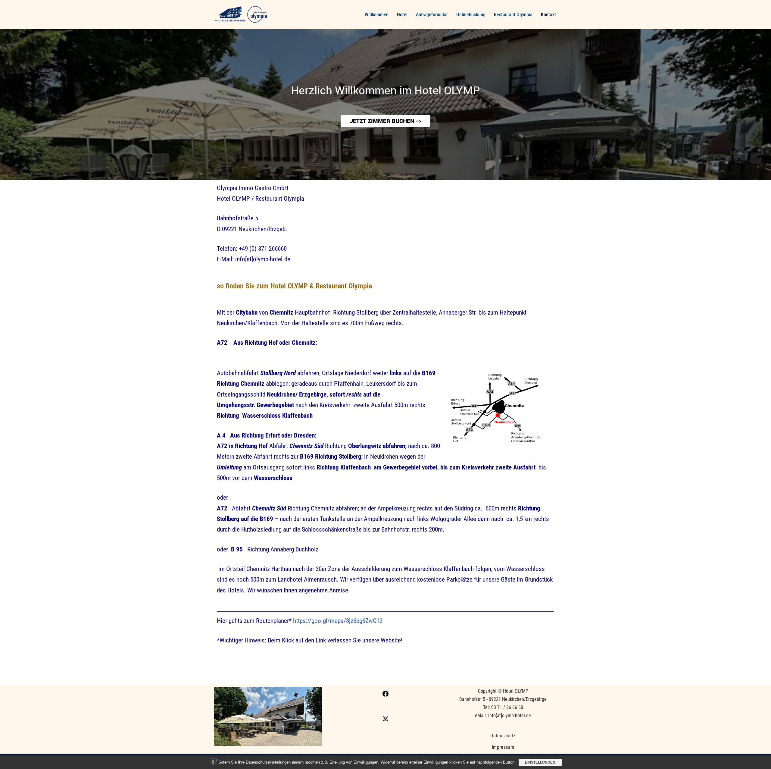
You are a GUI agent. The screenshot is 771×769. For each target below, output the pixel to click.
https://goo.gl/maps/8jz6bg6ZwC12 (337, 620)
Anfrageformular (432, 14)
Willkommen (377, 14)
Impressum (503, 747)
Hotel (402, 14)
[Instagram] (385, 720)
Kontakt (548, 14)
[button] (385, 104)
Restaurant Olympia (513, 14)
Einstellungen (540, 762)
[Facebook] (385, 695)
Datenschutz (503, 736)
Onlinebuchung (470, 14)
